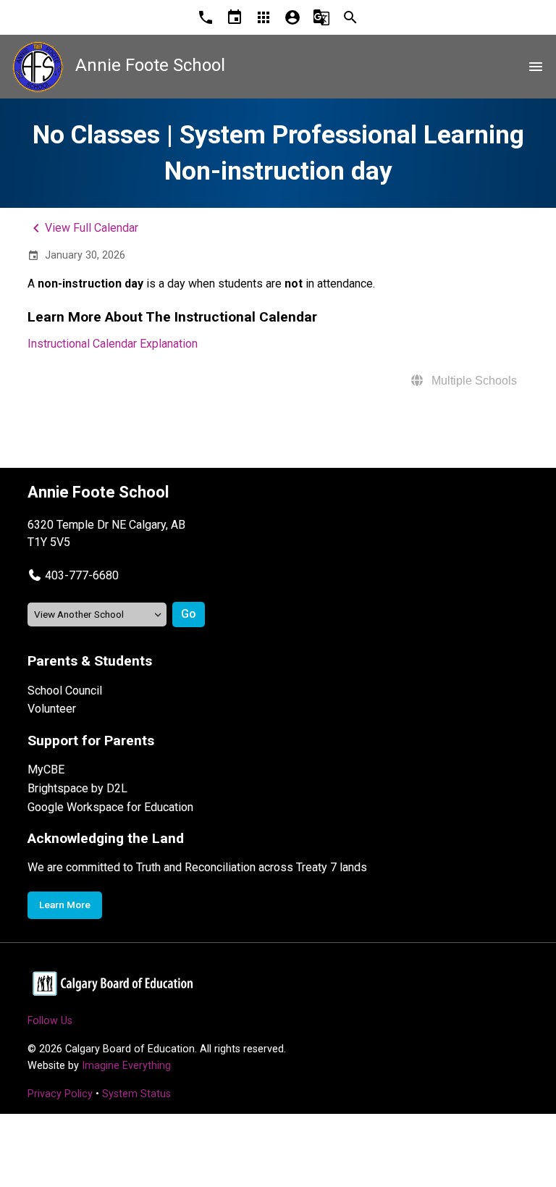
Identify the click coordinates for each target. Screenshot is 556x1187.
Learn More (64, 904)
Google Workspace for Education (110, 807)
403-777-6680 (82, 575)
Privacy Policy (60, 1094)
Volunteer (52, 709)
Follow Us (50, 1021)
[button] (73, 575)
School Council (65, 690)
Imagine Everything (126, 1066)
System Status (136, 1094)
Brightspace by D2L (77, 788)
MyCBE (46, 769)
